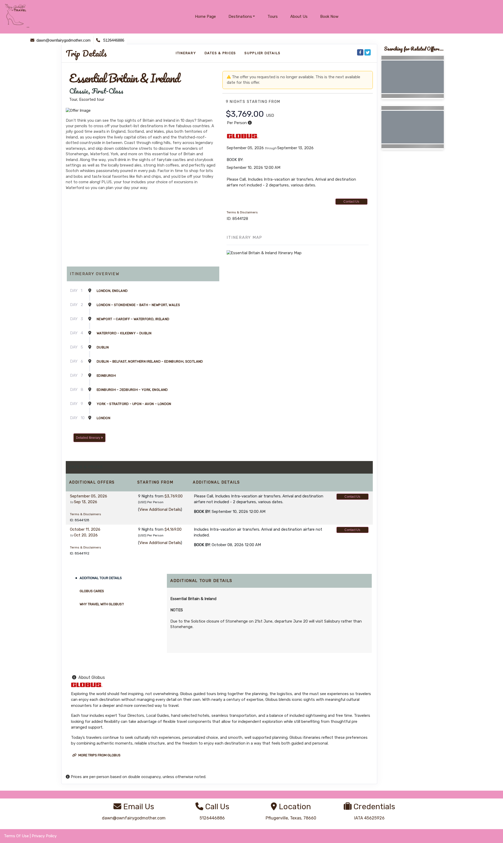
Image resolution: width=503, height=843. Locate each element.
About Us (299, 16)
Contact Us (351, 201)
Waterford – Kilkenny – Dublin (124, 333)
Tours (272, 16)
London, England (112, 291)
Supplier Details (262, 53)
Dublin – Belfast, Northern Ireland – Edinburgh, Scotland (150, 361)
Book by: (202, 511)
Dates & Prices (220, 53)
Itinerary (186, 53)
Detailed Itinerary (88, 438)
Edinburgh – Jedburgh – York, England (132, 390)
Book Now (329, 16)
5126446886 (212, 818)
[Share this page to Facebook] (360, 52)
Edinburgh (106, 376)
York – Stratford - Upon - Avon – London (134, 404)
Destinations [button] (240, 16)
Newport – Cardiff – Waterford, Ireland (133, 319)
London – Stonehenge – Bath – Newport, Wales (138, 305)
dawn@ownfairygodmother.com (134, 818)
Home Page (205, 16)
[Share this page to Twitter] (367, 52)
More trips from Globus (99, 755)
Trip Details (86, 53)
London (103, 418)
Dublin (103, 347)
